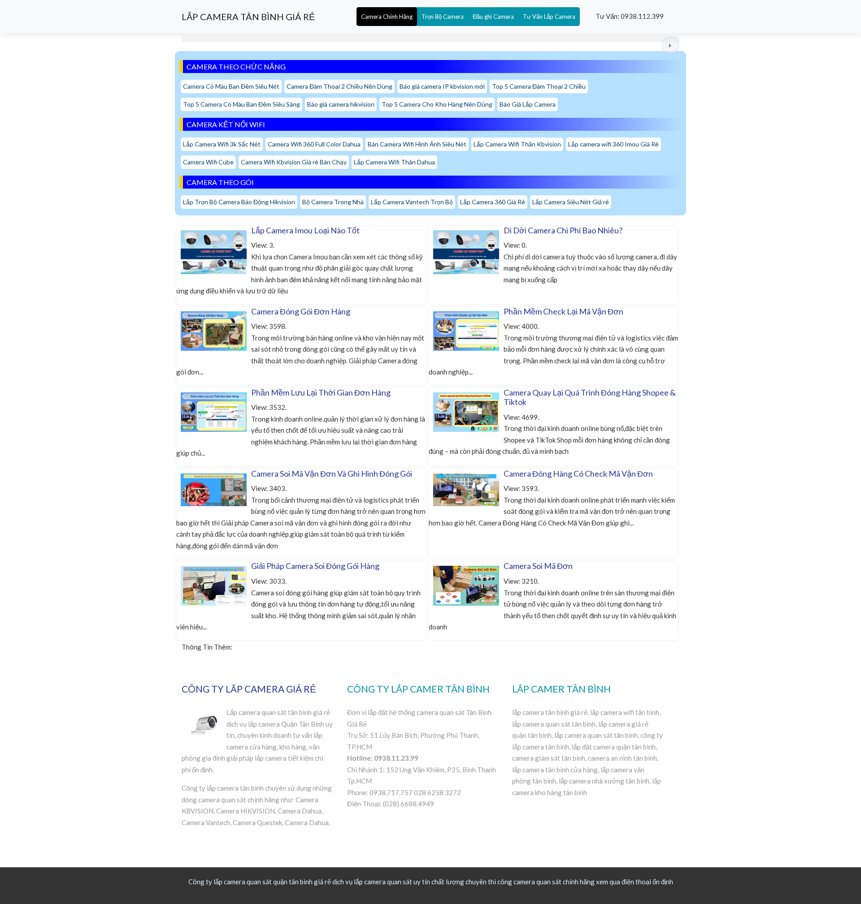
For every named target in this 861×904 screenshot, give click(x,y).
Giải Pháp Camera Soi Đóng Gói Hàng (315, 566)
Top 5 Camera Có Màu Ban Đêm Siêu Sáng (241, 104)
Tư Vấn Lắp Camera (549, 16)
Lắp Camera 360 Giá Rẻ (492, 202)
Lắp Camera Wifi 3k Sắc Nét (222, 144)
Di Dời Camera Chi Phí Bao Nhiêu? (563, 230)
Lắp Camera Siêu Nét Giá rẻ (570, 202)
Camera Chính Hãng (387, 16)
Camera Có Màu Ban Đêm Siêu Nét (231, 86)
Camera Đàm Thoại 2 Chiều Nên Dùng (339, 86)
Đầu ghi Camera (493, 16)
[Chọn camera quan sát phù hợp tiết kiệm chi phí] (670, 45)
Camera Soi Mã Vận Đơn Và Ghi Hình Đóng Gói (331, 473)
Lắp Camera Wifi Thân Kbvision (517, 144)
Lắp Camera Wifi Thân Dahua (394, 162)
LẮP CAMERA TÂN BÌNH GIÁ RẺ (248, 16)
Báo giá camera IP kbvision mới (442, 86)
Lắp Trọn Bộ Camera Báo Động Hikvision (239, 202)
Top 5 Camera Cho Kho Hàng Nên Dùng (437, 104)
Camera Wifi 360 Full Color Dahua (314, 144)
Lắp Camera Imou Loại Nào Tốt (305, 230)
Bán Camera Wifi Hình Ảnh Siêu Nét (417, 144)
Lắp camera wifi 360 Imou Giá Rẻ (613, 144)
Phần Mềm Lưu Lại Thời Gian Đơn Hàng (321, 392)
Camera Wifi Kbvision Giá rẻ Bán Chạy (294, 162)
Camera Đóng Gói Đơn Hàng (300, 311)
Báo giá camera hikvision (340, 104)
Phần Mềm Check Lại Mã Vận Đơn (563, 311)
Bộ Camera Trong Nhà (333, 202)
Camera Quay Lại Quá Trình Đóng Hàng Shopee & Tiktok (590, 397)
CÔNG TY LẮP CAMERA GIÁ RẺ (249, 688)
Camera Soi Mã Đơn (538, 566)
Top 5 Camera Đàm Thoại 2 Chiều (539, 86)
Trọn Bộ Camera (443, 16)
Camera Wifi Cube (208, 162)
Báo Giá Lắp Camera (528, 104)
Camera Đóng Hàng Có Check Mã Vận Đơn (578, 473)
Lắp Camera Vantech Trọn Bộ (412, 202)
